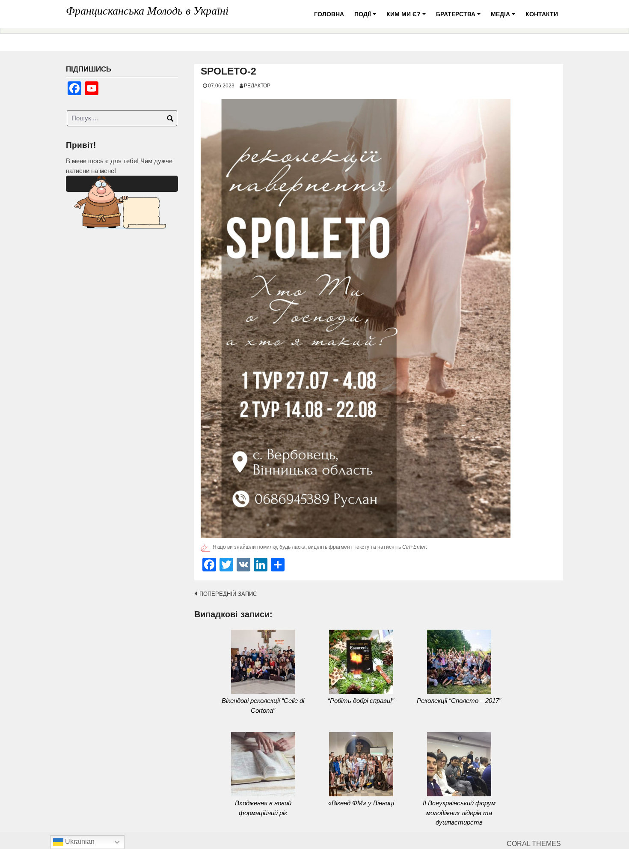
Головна (329, 14)
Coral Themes (534, 843)
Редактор (257, 85)
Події (366, 17)
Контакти (541, 14)
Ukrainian (79, 841)
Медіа (504, 17)
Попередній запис (228, 594)
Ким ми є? (407, 17)
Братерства (459, 17)
